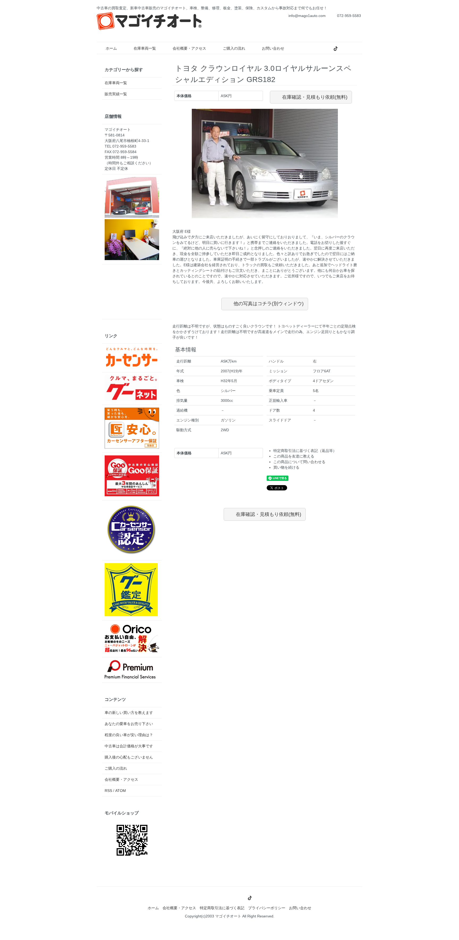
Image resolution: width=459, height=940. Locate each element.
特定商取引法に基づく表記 (222, 908)
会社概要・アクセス (189, 48)
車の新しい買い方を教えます (129, 712)
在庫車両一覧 (145, 48)
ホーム (111, 48)
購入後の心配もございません (129, 757)
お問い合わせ (273, 48)
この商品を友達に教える (293, 456)
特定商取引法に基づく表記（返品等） (305, 451)
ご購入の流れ (234, 48)
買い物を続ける (286, 467)
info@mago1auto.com (307, 16)
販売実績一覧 (116, 94)
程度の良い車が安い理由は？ (129, 735)
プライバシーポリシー (266, 908)
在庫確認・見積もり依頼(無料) (314, 97)
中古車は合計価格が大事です (129, 746)
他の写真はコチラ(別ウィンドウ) (268, 303)
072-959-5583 (349, 16)
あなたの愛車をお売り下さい (129, 724)
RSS (108, 790)
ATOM (120, 790)
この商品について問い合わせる (299, 462)
